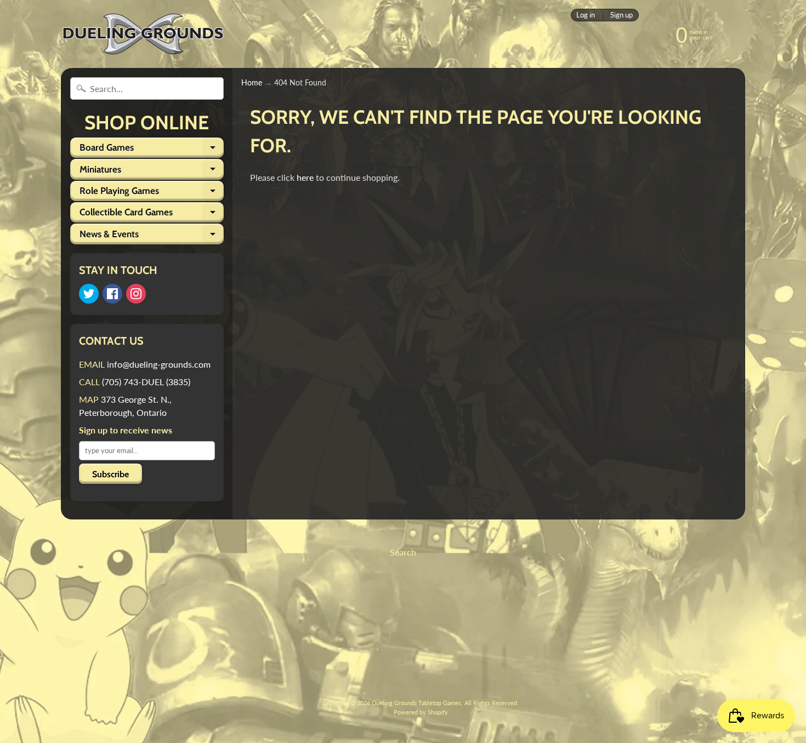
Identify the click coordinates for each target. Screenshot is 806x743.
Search (403, 552)
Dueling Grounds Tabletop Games (416, 702)
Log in (585, 15)
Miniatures (152, 171)
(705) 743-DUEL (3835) (146, 381)
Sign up (621, 15)
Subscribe (110, 474)
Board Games (152, 150)
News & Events (152, 236)
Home (251, 82)
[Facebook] (112, 294)
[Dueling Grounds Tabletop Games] (143, 34)
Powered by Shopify (421, 712)
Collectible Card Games (152, 214)
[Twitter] (89, 294)
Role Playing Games (152, 193)
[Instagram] (136, 294)
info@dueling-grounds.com (159, 364)
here (305, 177)
